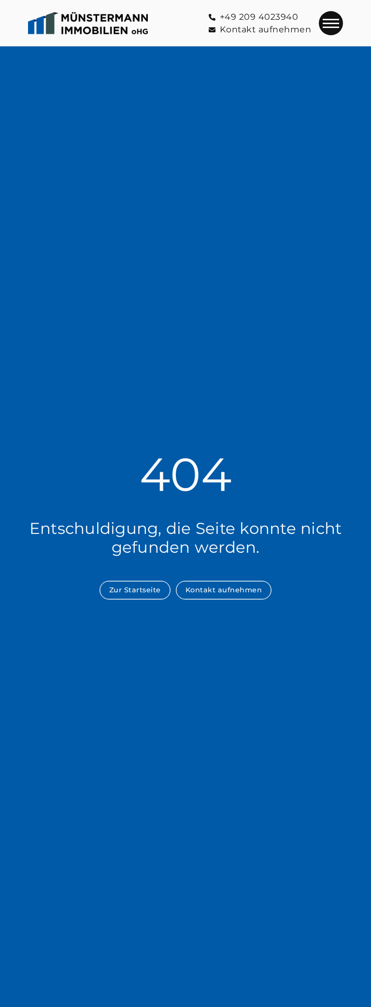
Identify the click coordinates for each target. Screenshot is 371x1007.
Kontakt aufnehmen (224, 590)
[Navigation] (331, 23)
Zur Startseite (135, 590)
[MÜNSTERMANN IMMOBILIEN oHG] (88, 23)
